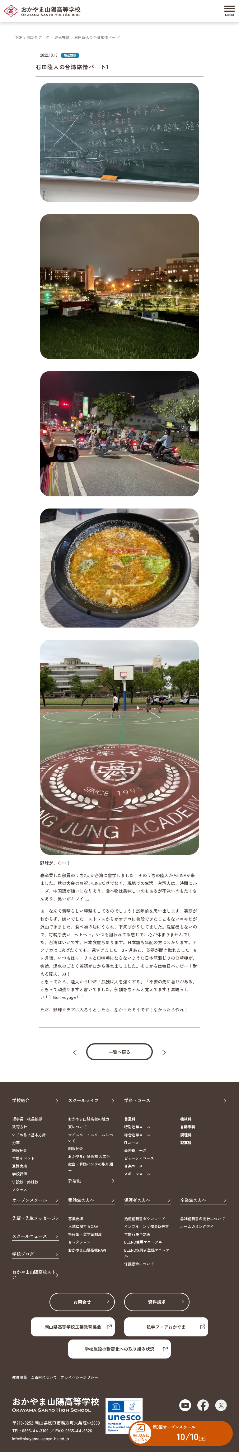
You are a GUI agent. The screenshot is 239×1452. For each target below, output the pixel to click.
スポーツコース (137, 1173)
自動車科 (187, 1126)
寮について (77, 1126)
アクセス (19, 1189)
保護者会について (139, 1263)
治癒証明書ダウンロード (144, 1218)
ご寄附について (44, 1377)
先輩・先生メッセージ (34, 1218)
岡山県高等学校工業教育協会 (73, 1327)
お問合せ (82, 1302)
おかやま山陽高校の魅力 (88, 1118)
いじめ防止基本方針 (29, 1134)
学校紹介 (21, 1100)
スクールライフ (83, 1100)
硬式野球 (61, 37)
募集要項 (75, 1218)
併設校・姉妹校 (25, 1181)
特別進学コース (137, 1126)
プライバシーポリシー (79, 1377)
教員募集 (19, 1377)
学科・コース (137, 1100)
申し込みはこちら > (141, 1437)
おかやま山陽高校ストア (34, 1274)
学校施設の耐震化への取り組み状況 (119, 1349)
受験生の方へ (81, 1200)
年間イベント (23, 1158)
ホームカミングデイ (197, 1226)
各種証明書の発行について (202, 1218)
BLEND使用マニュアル (143, 1241)
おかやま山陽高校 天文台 (89, 1156)
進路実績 (19, 1165)
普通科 (129, 1118)
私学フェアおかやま (166, 1327)
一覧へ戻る (119, 1052)
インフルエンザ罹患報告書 (146, 1226)
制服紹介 (75, 1148)
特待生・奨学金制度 (85, 1234)
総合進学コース (137, 1134)
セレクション (79, 1241)
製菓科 (185, 1142)
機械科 (185, 1118)
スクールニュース (29, 1236)
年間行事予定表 (137, 1234)
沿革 (16, 1142)
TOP (18, 37)
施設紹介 (19, 1150)
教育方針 (19, 1126)
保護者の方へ (137, 1200)
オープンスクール (29, 1200)
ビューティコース (139, 1158)
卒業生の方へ (193, 1200)
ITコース (131, 1142)
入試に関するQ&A (83, 1226)
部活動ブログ (38, 37)
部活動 (74, 1181)
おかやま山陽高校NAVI (87, 1250)
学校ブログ (23, 1254)
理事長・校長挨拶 (27, 1118)
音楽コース (133, 1165)
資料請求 (157, 1302)
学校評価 (19, 1173)
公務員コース (135, 1150)
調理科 (185, 1134)
